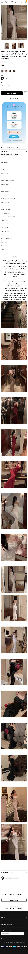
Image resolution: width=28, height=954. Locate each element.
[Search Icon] (6, 2)
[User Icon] (21, 2)
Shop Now (14, 136)
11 (3, 147)
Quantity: (2, 82)
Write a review (14, 900)
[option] (14, 22)
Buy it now (14, 98)
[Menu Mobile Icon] (2, 2)
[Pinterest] (1, 938)
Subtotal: (2, 89)
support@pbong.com (8, 924)
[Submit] (25, 933)
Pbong (13, 2)
